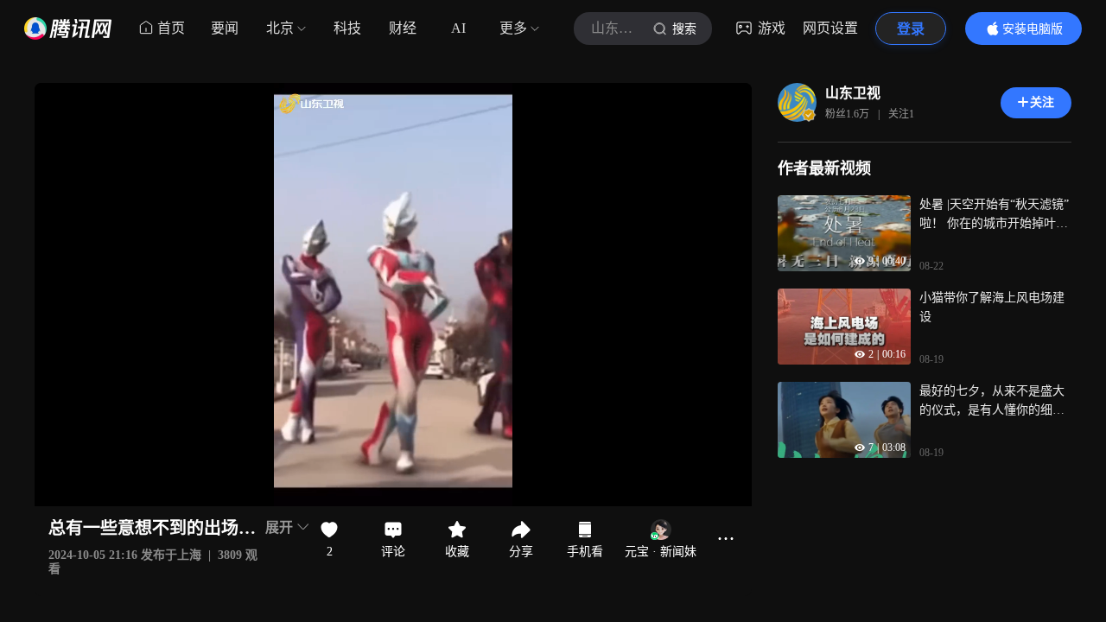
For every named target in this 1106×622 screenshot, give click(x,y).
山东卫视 (852, 93)
